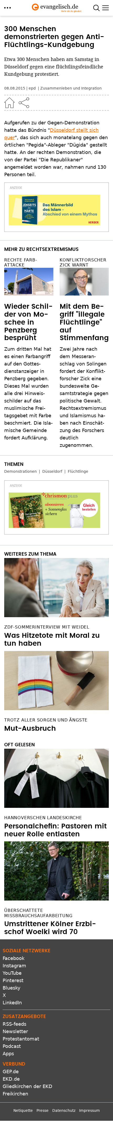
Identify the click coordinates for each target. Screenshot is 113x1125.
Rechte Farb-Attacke (20, 262)
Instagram (14, 965)
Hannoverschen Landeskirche (43, 817)
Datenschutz (63, 1110)
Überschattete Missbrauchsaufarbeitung (38, 913)
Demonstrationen (20, 471)
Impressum (89, 1110)
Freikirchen (15, 1093)
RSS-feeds (14, 1024)
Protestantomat (21, 1039)
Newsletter (15, 1031)
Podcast (12, 1046)
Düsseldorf (52, 471)
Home (9, 102)
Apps (8, 1053)
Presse (43, 1110)
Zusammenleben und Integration (71, 88)
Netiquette (23, 1110)
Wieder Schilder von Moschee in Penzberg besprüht (28, 322)
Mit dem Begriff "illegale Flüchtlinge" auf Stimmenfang (84, 322)
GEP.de (11, 1071)
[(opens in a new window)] (54, 210)
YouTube (12, 973)
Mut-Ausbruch (30, 728)
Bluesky (11, 988)
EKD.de (11, 1079)
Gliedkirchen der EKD (27, 1086)
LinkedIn (12, 1002)
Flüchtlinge (78, 471)
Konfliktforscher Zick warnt (83, 262)
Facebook (13, 958)
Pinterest (13, 980)
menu (7, 7)
